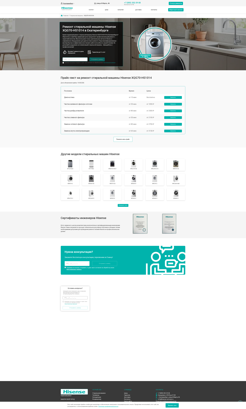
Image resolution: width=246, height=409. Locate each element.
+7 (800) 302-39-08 (132, 3)
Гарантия (120, 10)
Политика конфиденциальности (108, 406)
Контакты (154, 10)
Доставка (138, 10)
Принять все (172, 405)
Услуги (91, 10)
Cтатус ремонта (176, 3)
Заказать (173, 97)
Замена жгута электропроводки (76, 131)
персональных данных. (109, 62)
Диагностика (69, 97)
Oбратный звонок (175, 10)
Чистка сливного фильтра (74, 117)
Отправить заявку (97, 59)
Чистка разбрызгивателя (74, 111)
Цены (106, 10)
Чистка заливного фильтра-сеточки (78, 104)
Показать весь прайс (123, 139)
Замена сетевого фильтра (74, 124)
